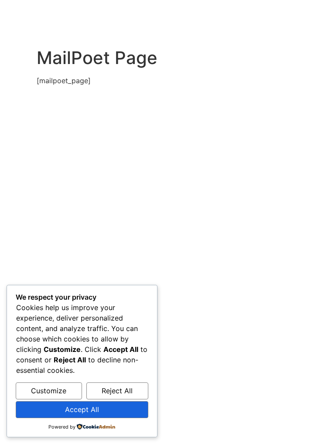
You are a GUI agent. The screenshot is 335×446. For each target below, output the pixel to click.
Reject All (117, 390)
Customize (48, 390)
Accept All (82, 409)
